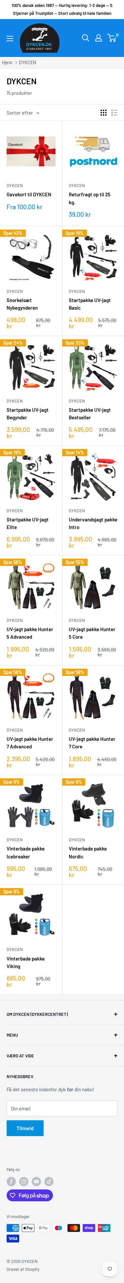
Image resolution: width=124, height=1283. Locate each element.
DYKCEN (27, 62)
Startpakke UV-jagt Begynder (28, 413)
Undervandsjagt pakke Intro (93, 523)
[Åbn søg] (85, 38)
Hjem (7, 62)
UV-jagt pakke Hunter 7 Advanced (30, 742)
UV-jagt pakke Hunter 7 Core (92, 742)
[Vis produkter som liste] (114, 113)
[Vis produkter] (103, 113)
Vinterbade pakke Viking (26, 962)
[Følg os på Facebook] (11, 1181)
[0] (112, 38)
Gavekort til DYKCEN (29, 194)
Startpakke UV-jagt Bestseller (90, 413)
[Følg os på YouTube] (36, 1181)
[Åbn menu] (10, 38)
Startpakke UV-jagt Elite (28, 523)
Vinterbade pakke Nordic (88, 852)
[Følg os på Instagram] (23, 1181)
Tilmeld (25, 1128)
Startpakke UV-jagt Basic (90, 304)
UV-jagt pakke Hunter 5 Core (92, 633)
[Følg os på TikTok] (49, 1181)
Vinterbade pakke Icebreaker (26, 852)
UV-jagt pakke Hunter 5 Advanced (30, 633)
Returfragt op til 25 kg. (89, 198)
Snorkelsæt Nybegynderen (22, 304)
